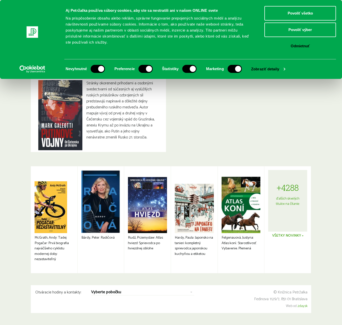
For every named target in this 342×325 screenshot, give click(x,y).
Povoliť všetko (300, 13)
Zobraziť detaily (265, 69)
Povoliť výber (300, 30)
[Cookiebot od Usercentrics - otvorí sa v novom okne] (32, 69)
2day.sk (302, 306)
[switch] (145, 69)
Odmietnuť (300, 46)
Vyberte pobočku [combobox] (106, 292)
